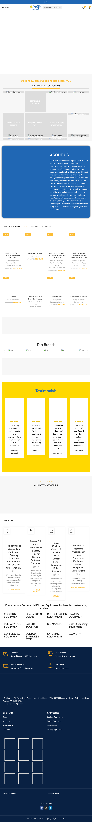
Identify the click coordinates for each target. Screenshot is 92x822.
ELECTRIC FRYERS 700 (13, 265)
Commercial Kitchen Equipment (40, 605)
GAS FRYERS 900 (79, 265)
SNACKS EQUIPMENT (76, 615)
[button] (4, 351)
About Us (6, 721)
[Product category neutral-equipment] (78, 135)
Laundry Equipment (54, 729)
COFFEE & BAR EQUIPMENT (13, 635)
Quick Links (8, 713)
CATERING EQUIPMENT (54, 635)
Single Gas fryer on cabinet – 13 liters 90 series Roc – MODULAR (79, 255)
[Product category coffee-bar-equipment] (35, 101)
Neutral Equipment (13, 300)
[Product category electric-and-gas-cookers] (13, 123)
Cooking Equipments (13, 260)
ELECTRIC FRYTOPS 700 (57, 268)
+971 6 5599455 (55, 698)
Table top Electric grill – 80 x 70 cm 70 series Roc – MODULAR (57, 255)
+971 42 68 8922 (15, 701)
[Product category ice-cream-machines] (78, 114)
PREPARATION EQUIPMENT (12, 625)
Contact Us (7, 729)
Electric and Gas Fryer (13, 263)
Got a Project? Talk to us (52, 7)
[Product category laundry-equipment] (35, 135)
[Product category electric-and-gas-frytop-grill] (56, 123)
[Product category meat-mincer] (56, 135)
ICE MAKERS (54, 624)
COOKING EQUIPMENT (11, 615)
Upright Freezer (57, 297)
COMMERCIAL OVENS (34, 615)
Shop (5, 717)
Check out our (13, 605)
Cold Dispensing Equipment (78, 625)
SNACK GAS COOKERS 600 (35, 303)
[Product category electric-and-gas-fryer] (35, 123)
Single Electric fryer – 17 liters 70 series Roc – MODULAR (13, 255)
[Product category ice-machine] (13, 135)
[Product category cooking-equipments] (56, 92)
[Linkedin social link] (47, 2)
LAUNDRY (75, 633)
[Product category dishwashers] (78, 92)
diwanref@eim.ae (16, 704)
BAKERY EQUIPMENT (33, 625)
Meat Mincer (35, 256)
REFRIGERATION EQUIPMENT (57, 615)
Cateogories (53, 713)
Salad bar (13, 297)
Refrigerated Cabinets (57, 302)
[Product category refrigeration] (13, 139)
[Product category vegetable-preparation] (56, 139)
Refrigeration (57, 300)
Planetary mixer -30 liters (79, 297)
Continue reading (14, 589)
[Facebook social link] (45, 2)
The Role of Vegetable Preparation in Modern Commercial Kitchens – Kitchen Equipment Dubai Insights (78, 558)
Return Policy (8, 725)
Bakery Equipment (78, 300)
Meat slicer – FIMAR (35, 253)
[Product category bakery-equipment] (13, 92)
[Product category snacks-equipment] (35, 139)
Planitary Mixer (78, 302)
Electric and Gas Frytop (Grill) (57, 264)
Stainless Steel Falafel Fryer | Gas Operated (35, 298)
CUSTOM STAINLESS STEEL (32, 636)
